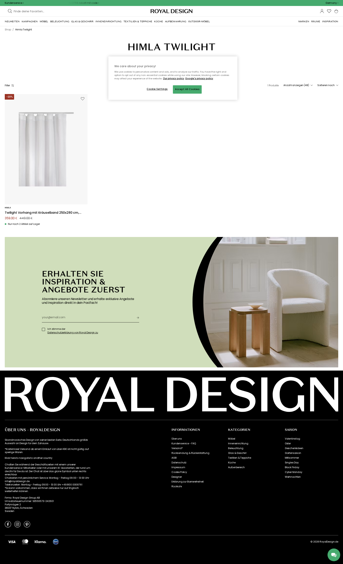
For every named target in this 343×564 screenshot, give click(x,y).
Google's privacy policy (199, 78)
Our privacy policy (173, 78)
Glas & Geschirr (237, 453)
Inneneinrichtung (238, 443)
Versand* (177, 448)
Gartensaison (293, 453)
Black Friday (292, 467)
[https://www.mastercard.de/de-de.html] (25, 542)
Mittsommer (292, 458)
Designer (177, 477)
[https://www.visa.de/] (11, 542)
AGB (174, 458)
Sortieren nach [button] (326, 85)
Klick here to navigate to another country (28, 458)
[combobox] (332, 3)
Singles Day (292, 462)
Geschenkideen (294, 448)
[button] (332, 3)
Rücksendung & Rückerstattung (190, 453)
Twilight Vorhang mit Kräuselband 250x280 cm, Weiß (42, 213)
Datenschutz (179, 462)
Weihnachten (293, 477)
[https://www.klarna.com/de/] (40, 542)
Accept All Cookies (187, 89)
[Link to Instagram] (17, 524)
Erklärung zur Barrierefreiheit (188, 482)
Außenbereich (236, 467)
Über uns (177, 439)
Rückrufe (177, 486)
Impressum (178, 467)
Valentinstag (292, 439)
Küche (231, 462)
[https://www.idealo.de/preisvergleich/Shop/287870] (56, 542)
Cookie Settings (157, 89)
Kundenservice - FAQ (184, 443)
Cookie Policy (179, 472)
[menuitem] (12, 21)
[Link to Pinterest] (27, 524)
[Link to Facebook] (8, 524)
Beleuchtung (235, 448)
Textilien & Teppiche (239, 458)
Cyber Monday (293, 472)
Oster (288, 443)
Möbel (231, 439)
